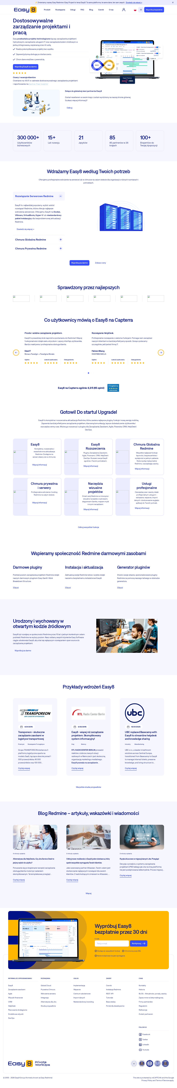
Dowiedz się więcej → (134, 2)
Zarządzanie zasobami (16, 989)
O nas (111, 10)
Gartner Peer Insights (38, 84)
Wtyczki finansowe (15, 998)
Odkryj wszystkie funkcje (88, 527)
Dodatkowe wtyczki (15, 1014)
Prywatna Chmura (48, 989)
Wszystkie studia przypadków (88, 787)
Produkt (47, 10)
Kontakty (142, 985)
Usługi (72, 10)
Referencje (143, 1010)
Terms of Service (162, 1080)
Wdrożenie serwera (48, 994)
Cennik (101, 10)
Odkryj (69, 108)
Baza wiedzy (111, 1002)
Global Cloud (46, 985)
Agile (10, 994)
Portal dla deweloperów (115, 1006)
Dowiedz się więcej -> (25, 229)
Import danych (79, 998)
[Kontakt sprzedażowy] (141, 9)
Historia (142, 989)
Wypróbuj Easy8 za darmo (26, 67)
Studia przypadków (48, 1006)
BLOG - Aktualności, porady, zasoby (153, 994)
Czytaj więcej (24, 768)
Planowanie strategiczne (17, 1010)
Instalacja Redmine (113, 989)
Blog (91, 10)
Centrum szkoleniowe (81, 994)
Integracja (45, 998)
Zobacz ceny (100, 263)
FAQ (82, 10)
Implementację (79, 985)
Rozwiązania (60, 10)
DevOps (11, 1018)
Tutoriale (109, 998)
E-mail (97, 939)
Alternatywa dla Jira (48, 1002)
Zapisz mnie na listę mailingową (151, 998)
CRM (10, 1002)
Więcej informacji (39, 465)
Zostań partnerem (146, 1014)
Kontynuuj (136, 943)
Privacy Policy (146, 1080)
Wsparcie (77, 989)
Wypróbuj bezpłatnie (154, 10)
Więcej (16, 587)
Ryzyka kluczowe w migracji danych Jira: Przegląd (139, 859)
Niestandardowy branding (83, 1002)
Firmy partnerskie (146, 1002)
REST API (109, 994)
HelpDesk (12, 1006)
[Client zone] (123, 9)
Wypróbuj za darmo (79, 263)
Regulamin (143, 1006)
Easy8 (10, 985)
